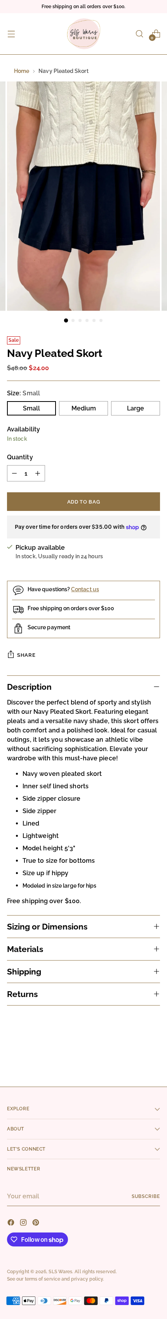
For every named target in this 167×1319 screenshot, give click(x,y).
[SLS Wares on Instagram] (24, 1224)
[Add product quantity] (38, 473)
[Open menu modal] (11, 34)
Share (26, 655)
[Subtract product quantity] (14, 473)
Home (21, 71)
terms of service (42, 1279)
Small (31, 408)
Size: (23, 393)
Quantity (20, 457)
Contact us (85, 589)
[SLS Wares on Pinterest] (36, 1224)
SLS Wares (60, 1271)
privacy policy (87, 1279)
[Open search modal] (139, 34)
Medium (83, 408)
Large (135, 408)
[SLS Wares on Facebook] (11, 1224)
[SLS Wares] (83, 33)
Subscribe (146, 1196)
